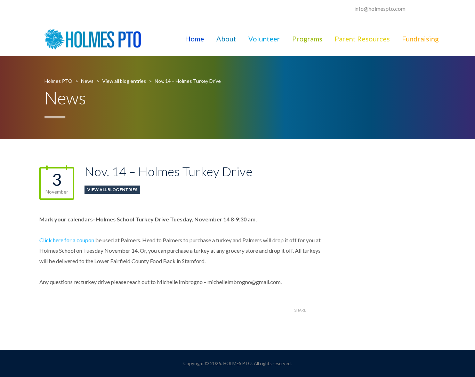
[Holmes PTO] (93, 38)
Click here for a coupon (66, 240)
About (226, 38)
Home (194, 38)
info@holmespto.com (379, 8)
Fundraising (420, 38)
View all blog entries (112, 189)
